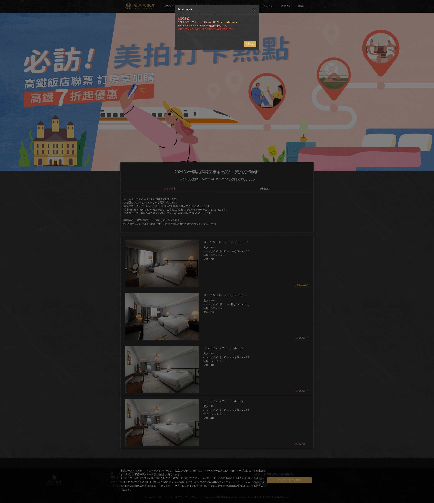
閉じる (250, 43)
